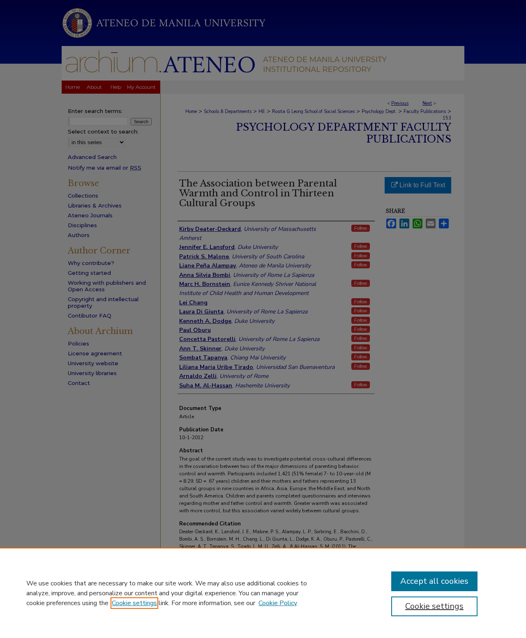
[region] (263, 593)
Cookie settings (134, 603)
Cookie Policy (277, 603)
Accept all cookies (434, 581)
